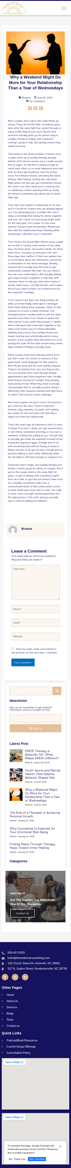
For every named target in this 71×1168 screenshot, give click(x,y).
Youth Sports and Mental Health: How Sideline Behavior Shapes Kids (42, 773)
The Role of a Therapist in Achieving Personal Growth (35, 814)
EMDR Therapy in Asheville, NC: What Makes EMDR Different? (42, 754)
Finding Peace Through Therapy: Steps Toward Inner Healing (32, 845)
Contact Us (22, 913)
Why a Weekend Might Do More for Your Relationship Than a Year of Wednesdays (42, 795)
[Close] (60, 1146)
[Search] (57, 691)
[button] (64, 8)
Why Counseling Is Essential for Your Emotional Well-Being (32, 830)
